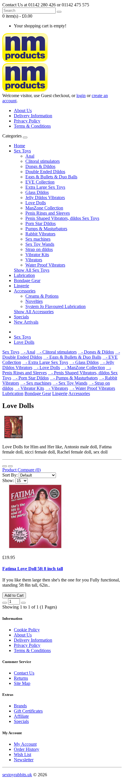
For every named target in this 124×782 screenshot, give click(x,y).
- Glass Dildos (84, 362)
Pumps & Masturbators (46, 228)
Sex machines (37, 239)
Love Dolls (35, 202)
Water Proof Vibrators (45, 264)
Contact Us (24, 672)
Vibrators (33, 259)
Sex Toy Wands (39, 244)
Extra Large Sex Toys (45, 187)
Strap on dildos (39, 249)
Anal (29, 156)
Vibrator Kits (37, 254)
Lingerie (21, 285)
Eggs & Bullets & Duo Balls (51, 176)
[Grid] (10, 466)
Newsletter (23, 759)
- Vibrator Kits (29, 388)
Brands (20, 705)
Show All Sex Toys (31, 270)
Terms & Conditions (32, 126)
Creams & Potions (42, 296)
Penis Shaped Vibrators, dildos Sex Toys (62, 218)
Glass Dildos (37, 192)
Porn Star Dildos (40, 223)
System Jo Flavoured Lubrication (55, 306)
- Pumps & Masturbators (74, 377)
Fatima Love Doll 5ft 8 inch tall (32, 568)
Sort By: (10, 475)
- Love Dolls (46, 367)
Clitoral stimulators (42, 161)
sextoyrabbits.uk (17, 774)
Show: (8, 480)
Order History (26, 749)
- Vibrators (56, 388)
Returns (21, 678)
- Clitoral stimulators (56, 352)
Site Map (22, 683)
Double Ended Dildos (45, 171)
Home (19, 145)
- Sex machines (35, 383)
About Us (23, 110)
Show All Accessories (34, 311)
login (81, 95)
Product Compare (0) (21, 469)
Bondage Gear (27, 280)
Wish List (22, 754)
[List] (4, 466)
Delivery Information (33, 115)
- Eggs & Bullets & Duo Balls (72, 357)
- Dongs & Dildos (96, 352)
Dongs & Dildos (40, 166)
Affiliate (21, 716)
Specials (21, 316)
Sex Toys (22, 150)
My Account (25, 744)
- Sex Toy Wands (69, 383)
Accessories (24, 290)
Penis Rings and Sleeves (47, 213)
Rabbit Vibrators (40, 233)
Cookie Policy (27, 629)
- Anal (27, 352)
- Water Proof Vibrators (92, 388)
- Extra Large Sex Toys (45, 362)
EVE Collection (40, 182)
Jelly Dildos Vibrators (45, 197)
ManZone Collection (44, 207)
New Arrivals (26, 322)
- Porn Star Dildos (30, 377)
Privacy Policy (27, 120)
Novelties (34, 301)
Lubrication (24, 275)
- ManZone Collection (83, 367)
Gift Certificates (28, 711)
